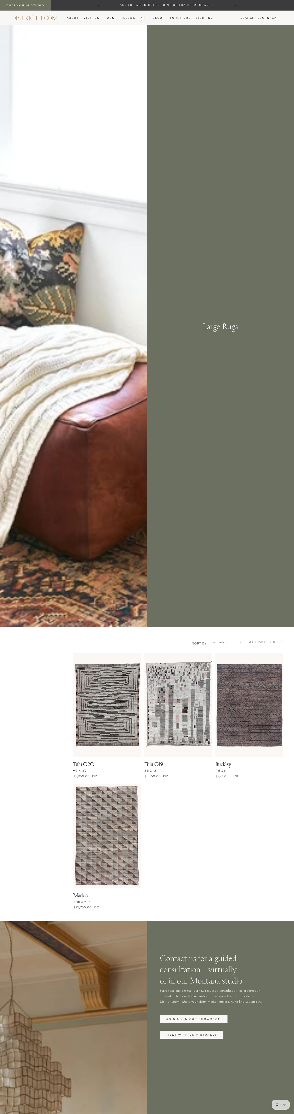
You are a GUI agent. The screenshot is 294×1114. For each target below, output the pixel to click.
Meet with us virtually (191, 1035)
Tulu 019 (153, 764)
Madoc (80, 895)
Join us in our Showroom (193, 1019)
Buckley (223, 764)
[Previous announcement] (99, 5)
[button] (109, 18)
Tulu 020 (83, 764)
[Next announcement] (235, 5)
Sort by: (199, 643)
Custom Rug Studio (25, 5)
